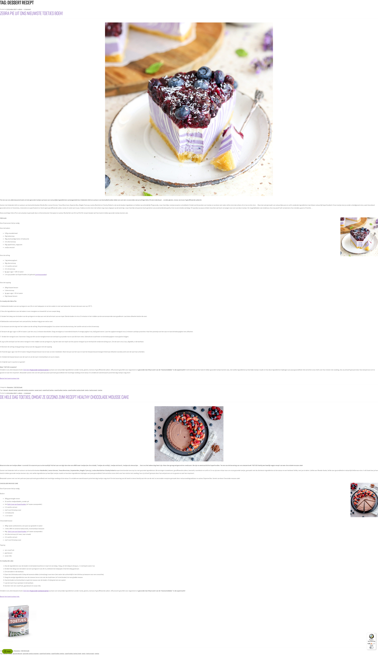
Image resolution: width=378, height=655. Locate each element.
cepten (46, 591)
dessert (5, 390)
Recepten (10, 387)
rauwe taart (38, 390)
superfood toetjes (48, 390)
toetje (86, 390)
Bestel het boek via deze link (9, 378)
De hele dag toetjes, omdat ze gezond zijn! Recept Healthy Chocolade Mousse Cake (64, 397)
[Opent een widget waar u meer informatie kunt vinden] (7, 651)
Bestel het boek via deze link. (9, 596)
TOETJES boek (18, 387)
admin (20, 9)
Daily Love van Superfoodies (16, 504)
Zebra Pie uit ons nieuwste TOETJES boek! (31, 13)
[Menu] (375, 634)
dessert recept (13, 390)
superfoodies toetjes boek (76, 390)
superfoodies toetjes (60, 390)
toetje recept (93, 390)
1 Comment (27, 9)
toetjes (100, 390)
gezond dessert (17, 653)
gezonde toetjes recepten (26, 390)
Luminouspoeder (40, 274)
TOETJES (36, 370)
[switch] (371, 647)
